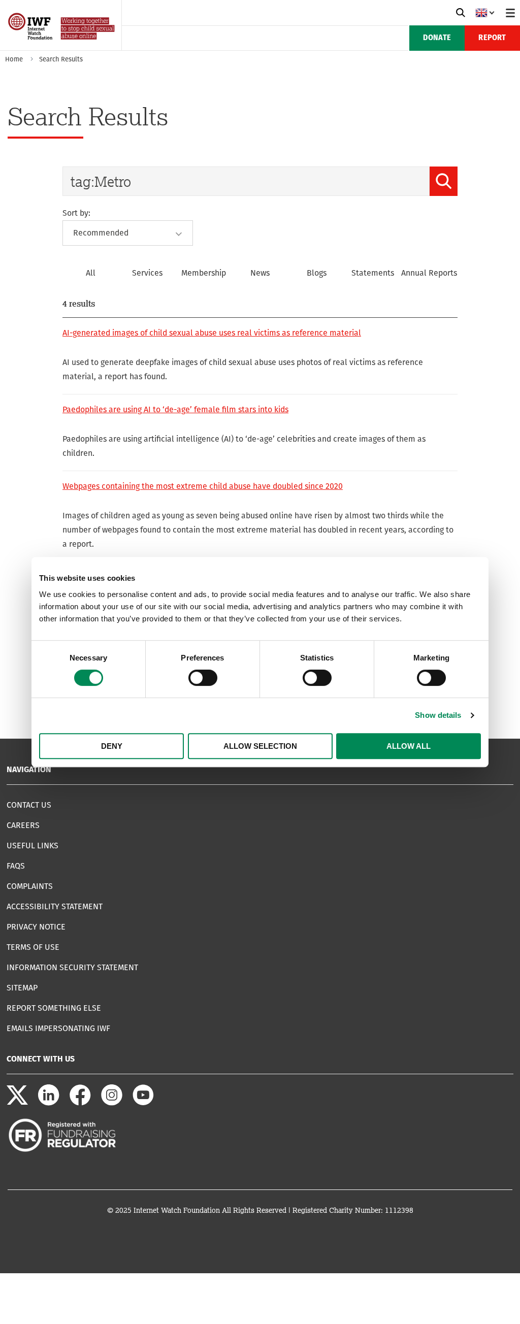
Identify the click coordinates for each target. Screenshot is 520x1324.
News (260, 273)
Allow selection (260, 746)
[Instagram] (111, 1103)
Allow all (408, 746)
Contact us (29, 805)
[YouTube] (143, 1103)
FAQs (16, 866)
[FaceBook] (80, 1103)
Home (14, 59)
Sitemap (22, 987)
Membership (203, 273)
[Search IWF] (460, 12)
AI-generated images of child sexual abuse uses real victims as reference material (211, 333)
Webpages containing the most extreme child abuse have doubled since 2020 (202, 486)
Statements (372, 273)
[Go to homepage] (62, 47)
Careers (23, 825)
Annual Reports (429, 273)
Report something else (54, 1008)
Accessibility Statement (55, 906)
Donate (437, 38)
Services (147, 273)
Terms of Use (33, 947)
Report (492, 38)
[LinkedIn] (48, 1103)
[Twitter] (17, 1103)
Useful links (32, 845)
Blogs (317, 273)
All (90, 273)
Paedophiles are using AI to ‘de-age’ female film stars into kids (175, 409)
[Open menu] (510, 12)
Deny (111, 746)
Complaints (30, 886)
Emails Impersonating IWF (58, 1028)
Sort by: (76, 213)
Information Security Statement (72, 967)
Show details (438, 715)
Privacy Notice (36, 927)
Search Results (61, 59)
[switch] (202, 678)
